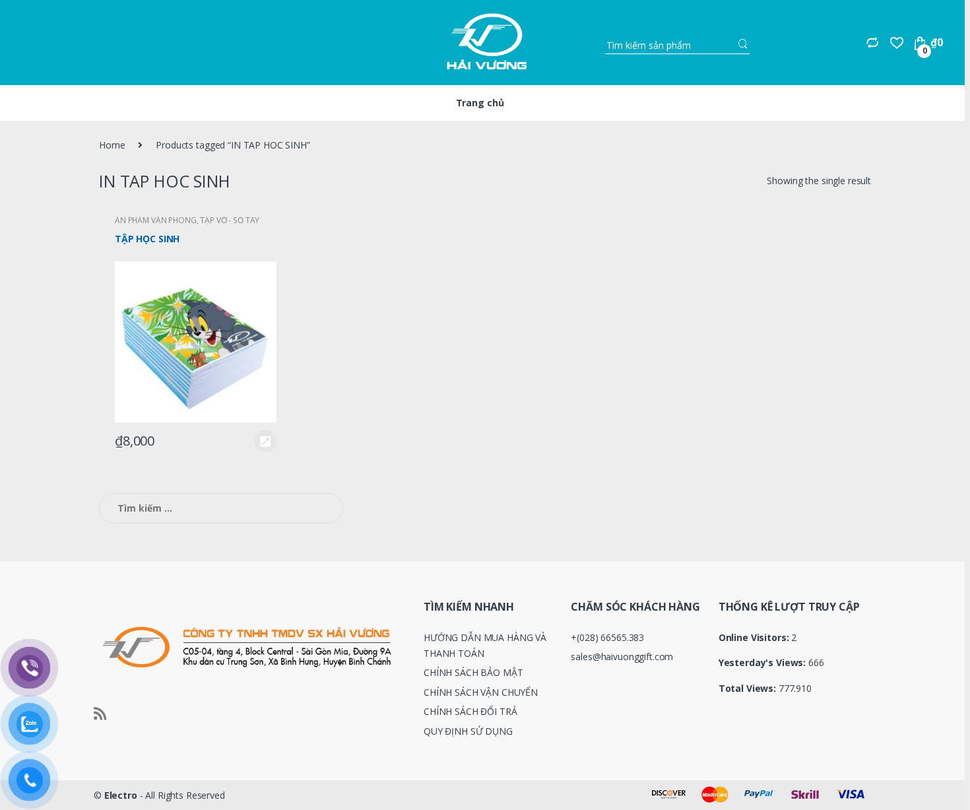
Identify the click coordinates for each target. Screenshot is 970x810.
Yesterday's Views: (763, 663)
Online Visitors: (755, 638)
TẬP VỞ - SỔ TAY (229, 220)
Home (112, 145)
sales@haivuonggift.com (622, 656)
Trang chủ (480, 102)
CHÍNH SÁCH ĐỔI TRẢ (470, 711)
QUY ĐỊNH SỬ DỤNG (468, 731)
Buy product (264, 441)
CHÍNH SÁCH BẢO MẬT (473, 672)
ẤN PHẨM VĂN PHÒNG (156, 220)
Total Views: (749, 688)
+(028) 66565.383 (607, 637)
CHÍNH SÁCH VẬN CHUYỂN (481, 692)
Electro (120, 795)
